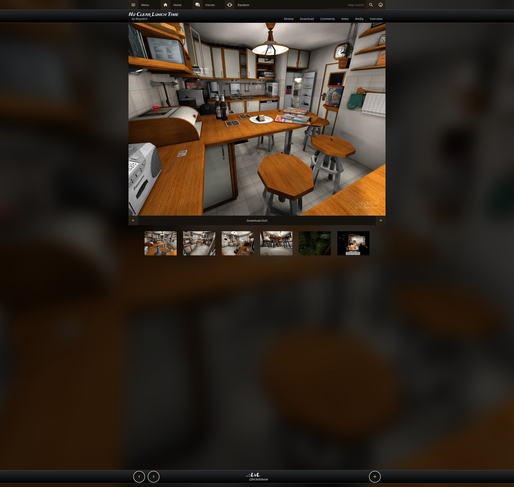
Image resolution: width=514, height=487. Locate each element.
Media (359, 19)
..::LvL (253, 475)
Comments (327, 19)
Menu (145, 5)
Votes (345, 19)
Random (243, 5)
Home (177, 5)
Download (307, 19)
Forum (210, 5)
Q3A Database (258, 479)
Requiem (141, 19)
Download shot (257, 220)
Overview (376, 19)
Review (289, 19)
